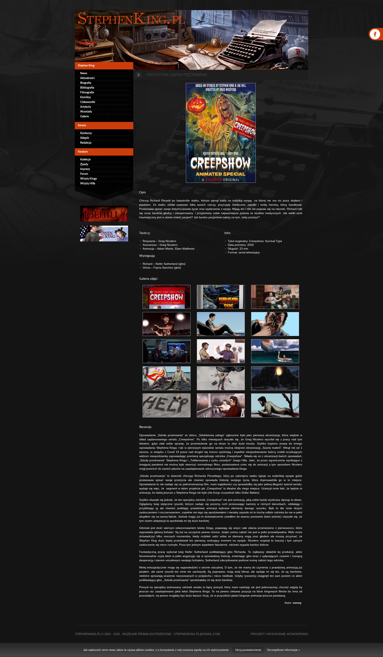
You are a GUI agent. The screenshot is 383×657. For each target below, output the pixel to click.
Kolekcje (85, 159)
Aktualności (87, 78)
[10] (167, 378)
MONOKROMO (297, 634)
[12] (275, 378)
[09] (275, 351)
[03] (275, 297)
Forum (84, 174)
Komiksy (85, 97)
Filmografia (87, 92)
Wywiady (86, 111)
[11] (221, 378)
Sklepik (84, 138)
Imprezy (85, 169)
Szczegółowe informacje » (283, 649)
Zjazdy (84, 164)
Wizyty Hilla (87, 183)
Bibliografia (87, 87)
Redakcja (85, 142)
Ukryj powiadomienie (248, 649)
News (83, 73)
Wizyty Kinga (88, 178)
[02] (221, 297)
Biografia (85, 83)
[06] (275, 324)
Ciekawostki (87, 102)
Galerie (84, 116)
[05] (221, 324)
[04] (167, 324)
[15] (275, 405)
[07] (167, 351)
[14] (221, 405)
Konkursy (86, 133)
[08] (221, 351)
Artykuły (85, 107)
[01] (167, 297)
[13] (167, 405)
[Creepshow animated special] (221, 133)
